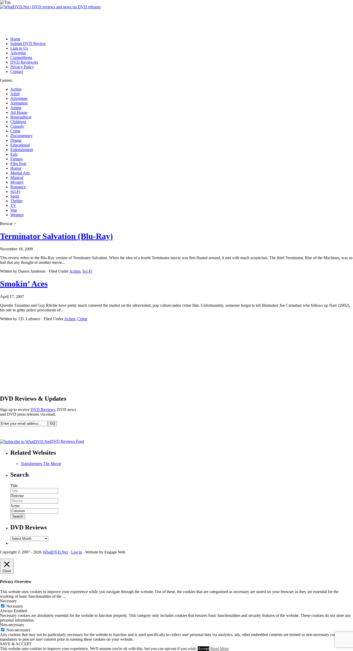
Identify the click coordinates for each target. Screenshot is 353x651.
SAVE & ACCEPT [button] (16, 644)
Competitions (21, 57)
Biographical (20, 117)
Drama (15, 140)
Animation (19, 103)
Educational (20, 145)
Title (14, 485)
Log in (76, 552)
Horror (15, 168)
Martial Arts (20, 173)
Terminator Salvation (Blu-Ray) (56, 236)
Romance (18, 187)
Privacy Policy (22, 67)
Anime (15, 108)
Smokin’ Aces (24, 283)
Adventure (19, 98)
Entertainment (21, 149)
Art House (18, 112)
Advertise (18, 53)
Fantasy (16, 159)
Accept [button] (203, 648)
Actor (15, 506)
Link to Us (19, 48)
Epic (14, 154)
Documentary (21, 135)
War (13, 210)
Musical (16, 177)
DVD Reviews (42, 409)
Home (15, 39)
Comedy (17, 126)
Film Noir (18, 163)
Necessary (14, 606)
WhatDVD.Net (55, 552)
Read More (219, 648)
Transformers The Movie (41, 463)
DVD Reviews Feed (67, 441)
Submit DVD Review (28, 43)
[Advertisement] (94, 21)
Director (17, 495)
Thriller (16, 201)
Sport (14, 196)
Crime (15, 131)
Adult (15, 94)
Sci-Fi (15, 191)
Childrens (18, 121)
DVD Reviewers (24, 62)
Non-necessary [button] (12, 625)
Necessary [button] (8, 601)
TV (13, 205)
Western (17, 215)
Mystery (17, 182)
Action (15, 89)
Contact (16, 71)
